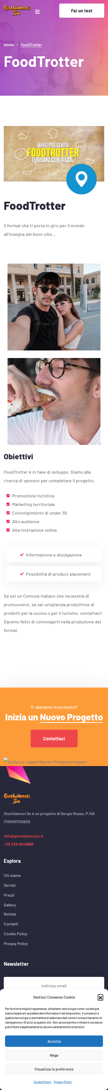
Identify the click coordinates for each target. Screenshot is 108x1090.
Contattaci (54, 738)
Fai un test (81, 10)
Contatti (11, 924)
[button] (100, 997)
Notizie (10, 914)
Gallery (10, 905)
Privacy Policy (63, 1082)
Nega (54, 1055)
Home (9, 44)
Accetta (54, 1041)
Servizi (10, 885)
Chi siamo (12, 875)
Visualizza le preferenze (54, 1069)
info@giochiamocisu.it (23, 835)
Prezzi (9, 895)
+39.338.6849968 (19, 844)
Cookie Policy (42, 1082)
